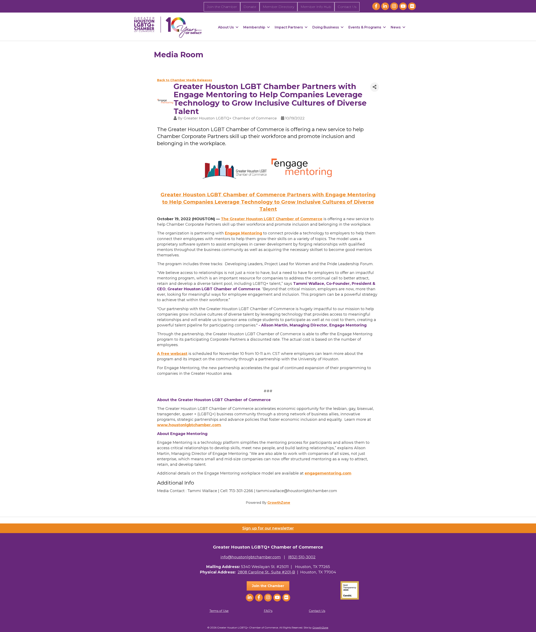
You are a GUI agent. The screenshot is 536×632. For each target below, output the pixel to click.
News (396, 27)
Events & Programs (364, 27)
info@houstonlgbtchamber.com (250, 557)
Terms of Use (219, 611)
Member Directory (278, 7)
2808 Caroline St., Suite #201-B (266, 572)
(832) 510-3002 (302, 557)
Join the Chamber (222, 7)
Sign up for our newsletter (268, 528)
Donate (250, 7)
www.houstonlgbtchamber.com (189, 425)
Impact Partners (289, 27)
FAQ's (268, 611)
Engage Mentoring (243, 233)
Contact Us (347, 7)
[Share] (374, 87)
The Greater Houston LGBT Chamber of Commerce (271, 219)
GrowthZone (278, 503)
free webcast (174, 353)
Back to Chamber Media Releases (184, 80)
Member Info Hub (316, 7)
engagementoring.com (328, 473)
